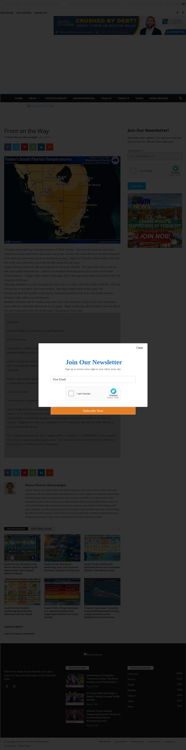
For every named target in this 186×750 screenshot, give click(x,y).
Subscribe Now (93, 411)
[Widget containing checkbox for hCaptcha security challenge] (93, 393)
